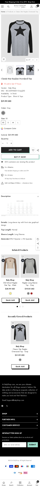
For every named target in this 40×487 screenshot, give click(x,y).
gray (28, 293)
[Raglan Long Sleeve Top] (30, 266)
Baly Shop (12, 88)
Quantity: (5, 139)
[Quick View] (3, 260)
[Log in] (31, 6)
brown (31, 293)
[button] (33, 60)
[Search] (8, 6)
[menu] (2, 6)
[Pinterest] (2, 405)
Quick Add (10, 300)
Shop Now (31, 2)
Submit (32, 444)
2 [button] (20, 306)
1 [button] (17, 306)
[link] (11, 483)
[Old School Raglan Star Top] (10, 266)
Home (3, 12)
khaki (10, 293)
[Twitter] (7, 405)
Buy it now (20, 157)
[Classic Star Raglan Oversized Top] (20, 332)
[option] (20, 38)
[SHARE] (37, 150)
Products (10, 12)
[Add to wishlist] (33, 150)
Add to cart (15, 150)
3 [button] (22, 306)
